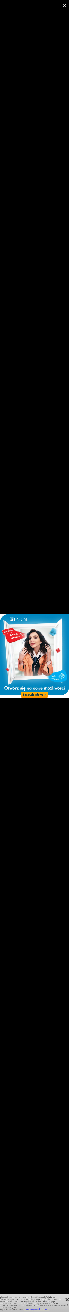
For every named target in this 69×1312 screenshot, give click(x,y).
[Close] (64, 5)
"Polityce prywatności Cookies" (36, 1309)
